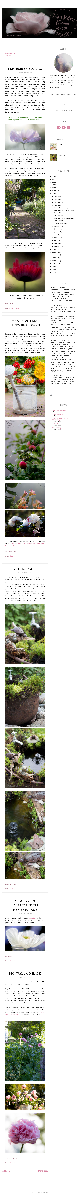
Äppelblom (58, 383)
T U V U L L (57, 424)
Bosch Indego (66, 296)
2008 (54, 272)
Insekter (64, 318)
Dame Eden (63, 302)
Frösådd (58, 309)
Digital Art (54, 303)
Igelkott (71, 316)
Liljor (73, 333)
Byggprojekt (54, 300)
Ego (73, 303)
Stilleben (60, 362)
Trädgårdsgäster (67, 370)
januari (57, 246)
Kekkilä (68, 324)
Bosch (58, 296)
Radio (56, 351)
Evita (65, 305)
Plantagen (53, 348)
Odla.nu (59, 342)
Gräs (52, 313)
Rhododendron (71, 351)
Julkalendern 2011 (56, 322)
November (63, 340)
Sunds (52, 364)
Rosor (60, 353)
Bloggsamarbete (55, 292)
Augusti (53, 291)
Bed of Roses (60, 291)
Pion (72, 346)
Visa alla (74, 432)
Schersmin (54, 357)
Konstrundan (54, 327)
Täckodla (60, 374)
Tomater (53, 368)
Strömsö (66, 362)
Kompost (65, 326)
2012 (54, 261)
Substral (73, 362)
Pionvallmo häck (25, 973)
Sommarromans (62, 361)
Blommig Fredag (63, 294)
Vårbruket (65, 379)
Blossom (72, 294)
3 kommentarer (10, 551)
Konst (71, 326)
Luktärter (61, 335)
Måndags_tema (69, 337)
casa (60, 300)
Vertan (60, 377)
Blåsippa (53, 296)
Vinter (74, 377)
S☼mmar (53, 355)
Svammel (71, 364)
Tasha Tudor (62, 155)
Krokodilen (54, 329)
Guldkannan (58, 313)
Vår (60, 379)
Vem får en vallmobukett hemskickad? (25, 905)
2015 (54, 252)
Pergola (65, 344)
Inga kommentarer (11, 1158)
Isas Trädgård (57, 428)
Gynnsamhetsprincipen (57, 315)
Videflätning (67, 377)
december (57, 196)
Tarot (66, 366)
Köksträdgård (55, 331)
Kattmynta (62, 324)
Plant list (8, 56)
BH (66, 291)
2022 (54, 179)
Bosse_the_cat (54, 298)
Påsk (52, 351)
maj (55, 235)
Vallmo (16, 308)
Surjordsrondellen (61, 364)
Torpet (59, 368)
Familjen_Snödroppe (56, 307)
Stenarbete (71, 361)
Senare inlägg (8, 1171)
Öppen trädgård (66, 383)
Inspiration (71, 318)
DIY (59, 303)
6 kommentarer (10, 884)
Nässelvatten (71, 340)
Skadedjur (70, 359)
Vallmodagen (60, 375)
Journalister (61, 320)
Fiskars (65, 307)
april (56, 238)
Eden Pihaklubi (66, 303)
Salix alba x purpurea (63, 355)
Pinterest (67, 346)
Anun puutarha (57, 414)
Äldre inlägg (42, 1171)
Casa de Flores (67, 300)
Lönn (67, 335)
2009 (54, 269)
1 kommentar (9, 304)
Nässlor (53, 342)
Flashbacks (72, 307)
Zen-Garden (65, 381)
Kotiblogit (63, 327)
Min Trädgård (55, 337)
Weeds (58, 381)
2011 (54, 264)
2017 (54, 194)
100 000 (61, 144)
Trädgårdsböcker (56, 370)
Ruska (69, 353)
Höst (11, 308)
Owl (52, 344)
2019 (54, 188)
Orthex (74, 342)
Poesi (70, 348)
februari (57, 243)
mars (56, 241)
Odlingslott (66, 342)
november (57, 199)
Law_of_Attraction (56, 333)
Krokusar (61, 329)
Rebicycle (62, 351)
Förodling (62, 311)
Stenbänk (53, 362)
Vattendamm (25, 568)
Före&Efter (65, 309)
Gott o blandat (71, 311)
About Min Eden (10, 54)
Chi (74, 300)
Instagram (53, 320)
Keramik (53, 326)
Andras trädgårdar (56, 289)
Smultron (53, 361)
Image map (57, 318)
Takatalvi (61, 366)
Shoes (67, 357)
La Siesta (63, 331)
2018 (54, 191)
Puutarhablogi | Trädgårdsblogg (64, 350)
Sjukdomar (63, 359)
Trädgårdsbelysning (68, 368)
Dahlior (56, 302)
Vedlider (68, 375)
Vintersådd (54, 379)
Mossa (62, 337)
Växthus (53, 381)
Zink (52, 383)
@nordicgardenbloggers (58, 287)
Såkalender (54, 366)
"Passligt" (33, 918)
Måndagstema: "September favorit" (25, 323)
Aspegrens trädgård (69, 289)
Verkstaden (54, 377)
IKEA (52, 318)
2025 (54, 176)
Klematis (59, 326)
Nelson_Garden (61, 338)
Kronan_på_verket (71, 329)
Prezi (52, 350)
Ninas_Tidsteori (55, 340)
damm (11, 888)
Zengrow (72, 381)
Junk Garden (54, 324)
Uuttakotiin (67, 374)
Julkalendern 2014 (68, 322)
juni (56, 232)
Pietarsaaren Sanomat (57, 346)
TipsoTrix (72, 366)
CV (51, 302)
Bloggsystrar (65, 292)
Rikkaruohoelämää (59, 410)
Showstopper (54, 359)
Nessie (68, 338)
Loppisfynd (54, 335)
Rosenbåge (54, 353)
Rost (65, 353)
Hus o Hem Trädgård (57, 316)
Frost (52, 309)
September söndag (25, 68)
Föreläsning (54, 311)
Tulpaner (53, 374)
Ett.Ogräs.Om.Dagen (56, 305)
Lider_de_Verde (67, 333)
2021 (54, 182)
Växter (71, 379)
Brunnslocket (64, 298)
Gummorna (67, 313)
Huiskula (67, 315)
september (58, 205)
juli (56, 229)
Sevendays (61, 357)
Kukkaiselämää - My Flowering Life (60, 419)
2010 (54, 267)
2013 (54, 258)
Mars (71, 335)
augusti (57, 226)
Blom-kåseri (54, 294)
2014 (54, 255)
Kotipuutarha (71, 327)
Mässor (53, 338)
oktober (57, 202)
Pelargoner (58, 344)
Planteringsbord (63, 348)
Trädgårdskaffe (55, 372)
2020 (54, 185)
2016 (54, 249)
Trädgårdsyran (65, 372)
